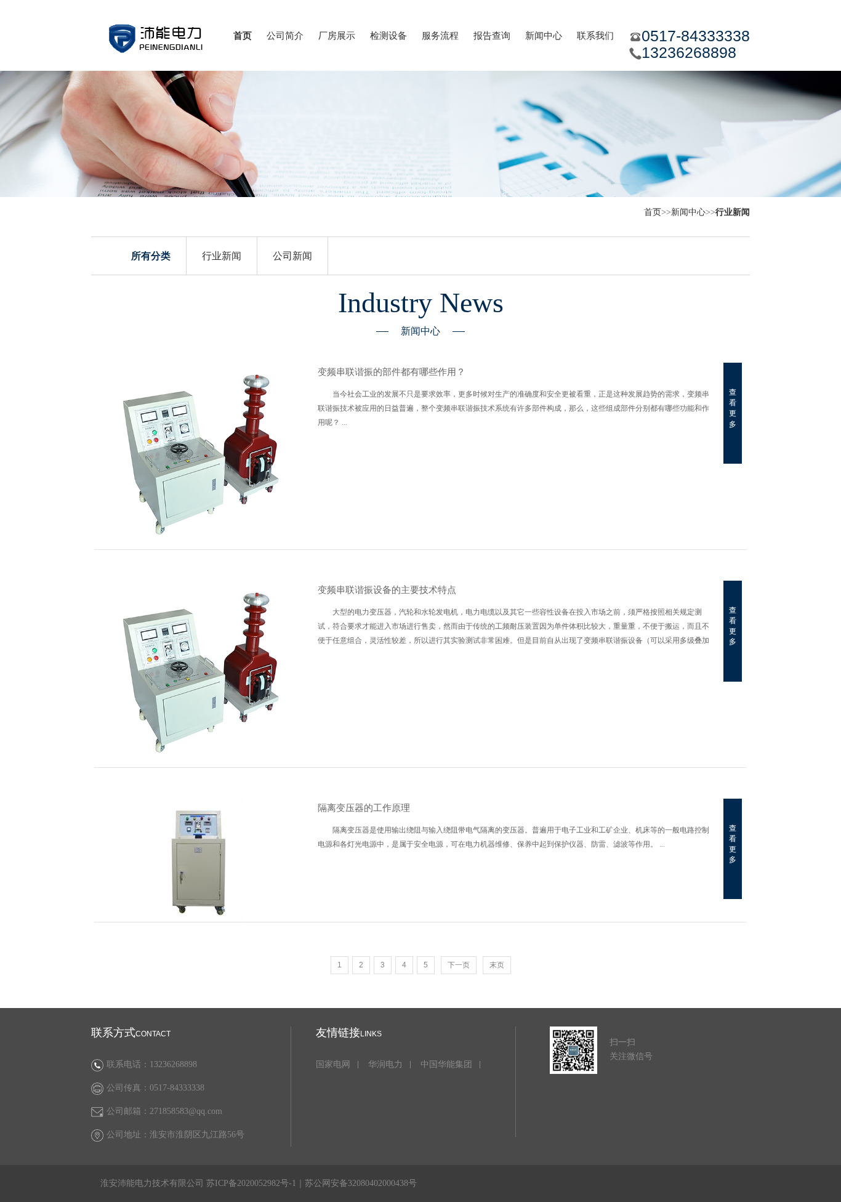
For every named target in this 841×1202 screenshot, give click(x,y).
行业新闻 (221, 256)
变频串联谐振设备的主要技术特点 (387, 590)
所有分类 (151, 256)
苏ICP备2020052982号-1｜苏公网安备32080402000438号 (311, 1183)
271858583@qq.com (186, 1111)
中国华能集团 (446, 1064)
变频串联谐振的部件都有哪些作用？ (391, 372)
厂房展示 (336, 36)
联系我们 (595, 36)
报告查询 (491, 36)
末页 (496, 965)
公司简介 (285, 36)
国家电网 (333, 1064)
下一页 (459, 965)
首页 (242, 36)
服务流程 (440, 36)
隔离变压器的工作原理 (364, 808)
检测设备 (388, 36)
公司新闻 (292, 256)
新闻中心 (543, 36)
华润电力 (385, 1064)
